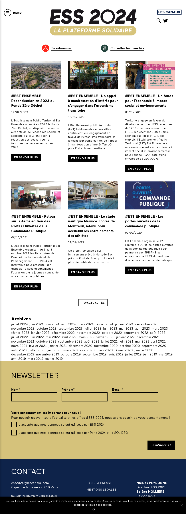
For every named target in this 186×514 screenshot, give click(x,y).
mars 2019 (35, 358)
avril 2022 (69, 337)
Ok (94, 509)
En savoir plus (26, 157)
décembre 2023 (147, 324)
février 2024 (104, 324)
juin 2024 (37, 324)
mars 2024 (86, 324)
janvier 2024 (124, 324)
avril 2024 (68, 324)
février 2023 (20, 332)
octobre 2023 (47, 328)
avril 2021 (158, 341)
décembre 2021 (148, 337)
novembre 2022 (88, 332)
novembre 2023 (23, 328)
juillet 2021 (109, 341)
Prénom (68, 389)
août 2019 (116, 354)
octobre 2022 (112, 332)
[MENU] (7, 12)
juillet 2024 (19, 324)
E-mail (117, 389)
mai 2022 (53, 337)
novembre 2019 (47, 354)
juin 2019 (150, 354)
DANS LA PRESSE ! (100, 483)
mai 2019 (166, 354)
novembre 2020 (106, 345)
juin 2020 (54, 350)
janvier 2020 (144, 350)
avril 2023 (142, 328)
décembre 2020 (80, 345)
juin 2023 (110, 328)
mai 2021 (142, 341)
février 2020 (124, 350)
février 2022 (105, 337)
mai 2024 (52, 324)
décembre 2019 (22, 354)
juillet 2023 (93, 328)
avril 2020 (87, 350)
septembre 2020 (154, 345)
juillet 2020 (37, 350)
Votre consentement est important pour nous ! (46, 413)
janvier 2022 (125, 337)
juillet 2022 (19, 337)
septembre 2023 (70, 328)
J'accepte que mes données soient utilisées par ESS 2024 (62, 424)
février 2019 (54, 358)
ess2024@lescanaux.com (30, 483)
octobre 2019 (71, 354)
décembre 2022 (63, 332)
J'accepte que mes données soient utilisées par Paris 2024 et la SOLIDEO (73, 432)
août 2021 (91, 341)
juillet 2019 (133, 354)
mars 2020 (105, 350)
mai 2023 (126, 328)
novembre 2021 (23, 341)
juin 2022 (37, 337)
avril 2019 (18, 358)
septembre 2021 (70, 341)
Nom (15, 389)
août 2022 (157, 332)
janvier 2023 (40, 332)
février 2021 (38, 345)
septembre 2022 (136, 332)
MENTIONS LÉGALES (101, 489)
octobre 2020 (130, 345)
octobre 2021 (46, 341)
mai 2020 (70, 350)
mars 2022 (86, 337)
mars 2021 (19, 345)
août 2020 (19, 350)
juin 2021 (127, 341)
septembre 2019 (94, 354)
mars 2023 (160, 328)
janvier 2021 (58, 345)
